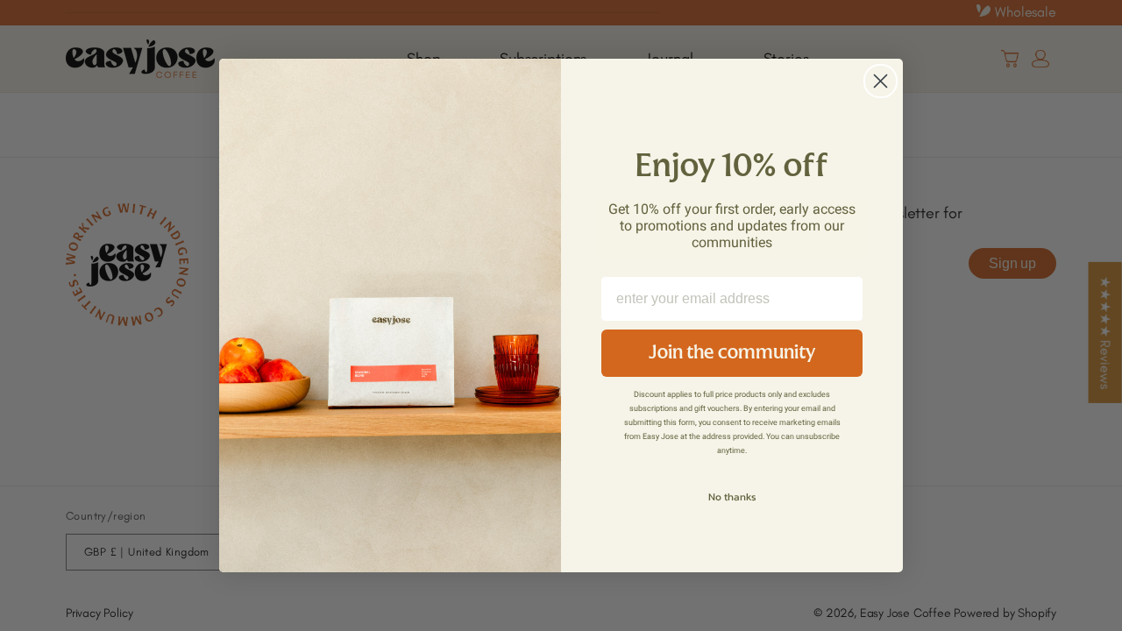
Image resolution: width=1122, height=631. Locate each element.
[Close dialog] (880, 81)
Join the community (732, 353)
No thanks (732, 497)
